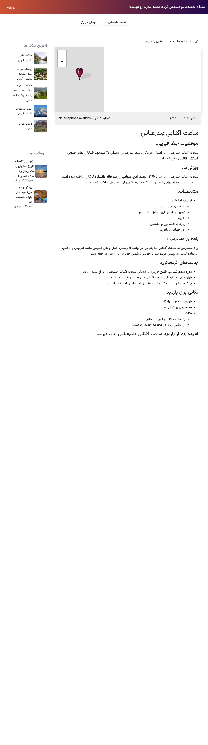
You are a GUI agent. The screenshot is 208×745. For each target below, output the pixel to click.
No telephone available (75, 118)
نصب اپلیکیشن (117, 22)
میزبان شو (90, 22)
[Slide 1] (171, 106)
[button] (83, 74)
